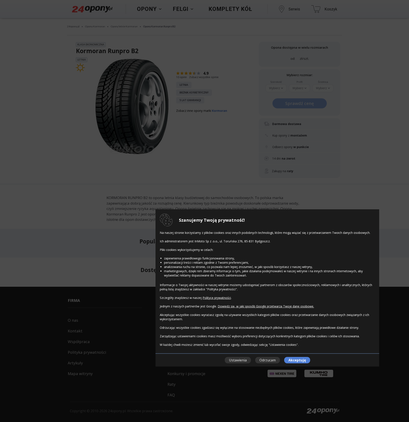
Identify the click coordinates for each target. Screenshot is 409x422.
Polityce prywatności (217, 298)
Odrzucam (267, 360)
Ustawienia (238, 360)
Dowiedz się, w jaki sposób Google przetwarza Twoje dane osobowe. (266, 306)
